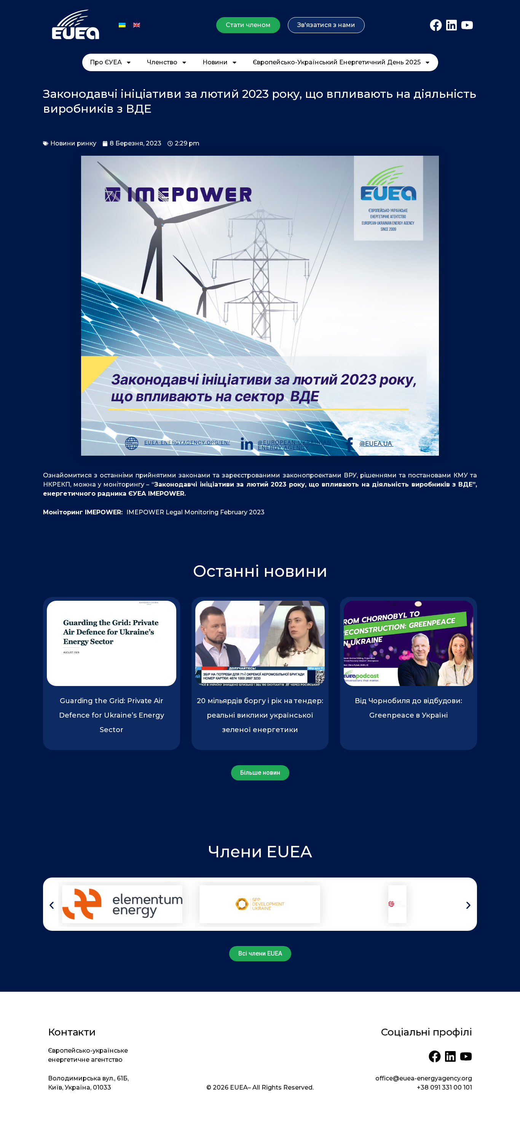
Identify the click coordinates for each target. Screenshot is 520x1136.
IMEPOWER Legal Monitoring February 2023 (195, 512)
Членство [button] (162, 62)
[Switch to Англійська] (136, 25)
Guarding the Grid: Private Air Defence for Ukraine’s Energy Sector (111, 715)
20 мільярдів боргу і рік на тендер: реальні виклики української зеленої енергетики (260, 715)
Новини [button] (215, 62)
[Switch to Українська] (122, 25)
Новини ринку (73, 143)
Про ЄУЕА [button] (106, 62)
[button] (51, 905)
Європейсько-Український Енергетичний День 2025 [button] (337, 62)
